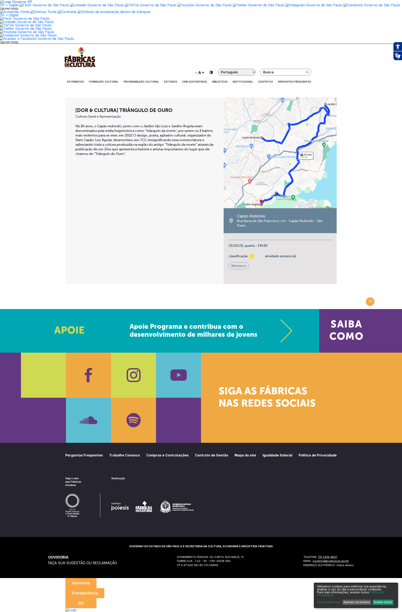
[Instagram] (133, 375)
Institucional (243, 81)
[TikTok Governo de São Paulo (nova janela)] (151, 5)
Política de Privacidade (318, 455)
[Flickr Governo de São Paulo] (25, 18)
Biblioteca (220, 81)
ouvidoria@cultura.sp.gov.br (331, 561)
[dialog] (356, 595)
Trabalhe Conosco (124, 455)
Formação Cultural (104, 81)
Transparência (84, 593)
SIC (81, 603)
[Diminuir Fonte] (43, 12)
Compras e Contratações (167, 455)
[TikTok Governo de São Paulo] (26, 25)
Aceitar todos (383, 602)
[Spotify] (133, 420)
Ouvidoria (81, 583)
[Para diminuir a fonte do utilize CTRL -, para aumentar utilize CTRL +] (199, 72)
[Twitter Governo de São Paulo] (26, 28)
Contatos (265, 81)
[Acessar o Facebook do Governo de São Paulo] (37, 38)
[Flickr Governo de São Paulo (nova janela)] (44, 5)
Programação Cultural (141, 81)
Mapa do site (245, 455)
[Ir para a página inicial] (79, 67)
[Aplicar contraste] (67, 12)
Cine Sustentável (194, 81)
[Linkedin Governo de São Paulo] (27, 22)
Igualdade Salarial (277, 455)
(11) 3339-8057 (328, 557)
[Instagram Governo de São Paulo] (314, 5)
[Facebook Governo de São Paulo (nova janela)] (371, 5)
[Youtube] (178, 375)
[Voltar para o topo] (370, 301)
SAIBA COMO (346, 331)
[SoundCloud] (88, 420)
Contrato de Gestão (211, 455)
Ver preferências (328, 602)
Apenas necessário (356, 602)
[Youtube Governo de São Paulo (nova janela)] (205, 5)
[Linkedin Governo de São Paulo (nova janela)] (97, 5)
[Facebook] (88, 375)
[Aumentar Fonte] (14, 12)
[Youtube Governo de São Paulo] (27, 32)
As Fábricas (75, 81)
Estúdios (170, 81)
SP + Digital (9, 5)
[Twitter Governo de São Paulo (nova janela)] (259, 5)
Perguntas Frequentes (294, 81)
